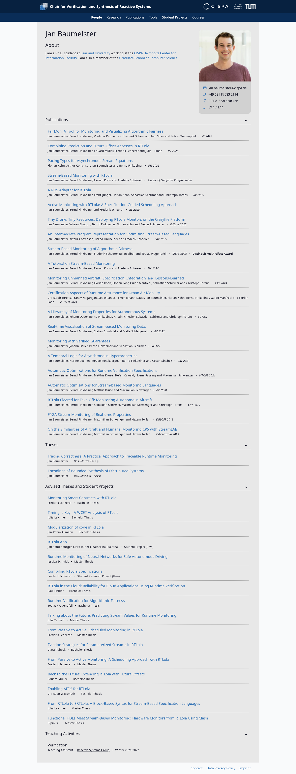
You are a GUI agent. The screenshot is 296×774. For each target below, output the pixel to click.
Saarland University (95, 53)
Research (114, 17)
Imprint (245, 768)
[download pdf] (246, 130)
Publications (135, 17)
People (96, 17)
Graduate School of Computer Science (148, 58)
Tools (153, 17)
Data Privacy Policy (221, 768)
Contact (197, 768)
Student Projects (174, 17)
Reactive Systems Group (93, 750)
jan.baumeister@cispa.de (227, 88)
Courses (198, 17)
